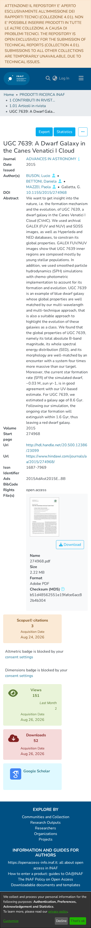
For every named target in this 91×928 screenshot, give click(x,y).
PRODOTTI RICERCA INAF (42, 94)
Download (72, 544)
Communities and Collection (45, 817)
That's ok (78, 921)
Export (44, 131)
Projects (45, 839)
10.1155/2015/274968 (46, 192)
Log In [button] (64, 78)
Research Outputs (45, 822)
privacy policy (57, 911)
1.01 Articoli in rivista (27, 105)
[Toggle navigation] (81, 78)
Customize (10, 921)
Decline (61, 921)
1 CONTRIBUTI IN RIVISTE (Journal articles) (32, 100)
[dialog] (45, 910)
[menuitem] (55, 78)
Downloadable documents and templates (45, 885)
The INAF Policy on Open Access (45, 879)
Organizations (45, 833)
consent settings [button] (19, 657)
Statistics (64, 131)
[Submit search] (48, 78)
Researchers (45, 828)
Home (9, 94)
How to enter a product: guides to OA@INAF (45, 873)
